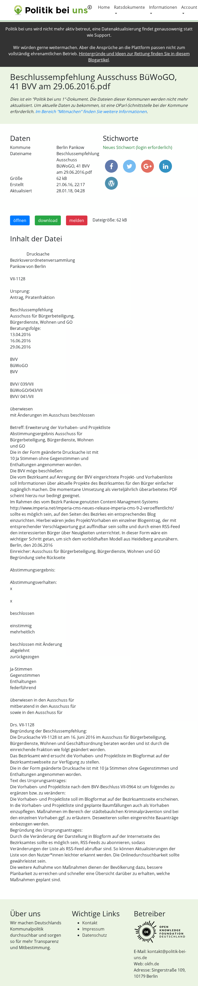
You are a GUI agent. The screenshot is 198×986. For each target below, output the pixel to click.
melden (76, 220)
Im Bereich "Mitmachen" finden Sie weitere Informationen (91, 111)
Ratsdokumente (129, 7)
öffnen (19, 220)
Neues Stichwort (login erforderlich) (137, 147)
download (47, 220)
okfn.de (152, 964)
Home (104, 7)
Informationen (163, 7)
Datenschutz (94, 935)
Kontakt (89, 923)
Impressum (93, 929)
